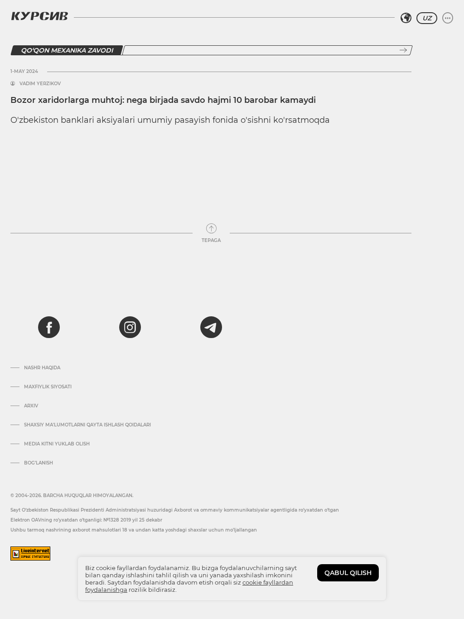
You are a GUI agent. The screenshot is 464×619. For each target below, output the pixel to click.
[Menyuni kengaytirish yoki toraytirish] (448, 18)
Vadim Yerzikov (40, 84)
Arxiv (31, 406)
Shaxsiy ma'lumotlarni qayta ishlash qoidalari (87, 425)
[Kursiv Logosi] (39, 15)
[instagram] (130, 327)
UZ (426, 18)
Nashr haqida (42, 368)
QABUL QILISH (348, 573)
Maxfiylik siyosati (48, 387)
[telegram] (211, 327)
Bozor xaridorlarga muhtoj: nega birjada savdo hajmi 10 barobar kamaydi (163, 100)
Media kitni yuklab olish (57, 444)
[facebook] (49, 327)
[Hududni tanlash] (406, 18)
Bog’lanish (38, 463)
